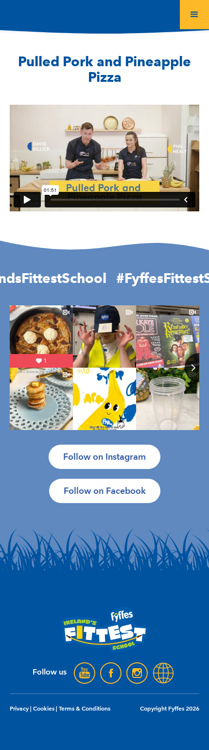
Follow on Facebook (105, 491)
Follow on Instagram (104, 457)
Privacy (19, 708)
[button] (194, 14)
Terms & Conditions (84, 708)
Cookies (43, 708)
